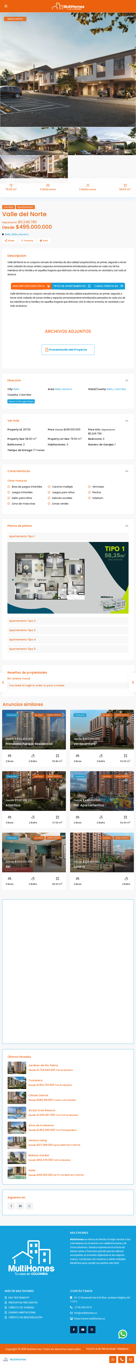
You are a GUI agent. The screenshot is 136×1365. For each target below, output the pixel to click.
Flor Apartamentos (89, 805)
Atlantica (13, 805)
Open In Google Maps (21, 401)
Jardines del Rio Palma (43, 1065)
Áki (8, 866)
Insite (32, 1170)
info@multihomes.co (85, 1313)
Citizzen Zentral (38, 1095)
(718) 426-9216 (83, 1307)
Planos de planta (19, 526)
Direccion (14, 380)
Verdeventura (84, 744)
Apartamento (25, 207)
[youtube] (20, 1206)
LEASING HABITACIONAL (22, 1312)
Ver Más (8, 207)
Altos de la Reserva (41, 1125)
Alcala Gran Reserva (42, 1110)
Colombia (120, 389)
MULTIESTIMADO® (18, 1297)
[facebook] (11, 1206)
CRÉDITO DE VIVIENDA (21, 1307)
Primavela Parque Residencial (29, 744)
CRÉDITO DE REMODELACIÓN (25, 1317)
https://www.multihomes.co (89, 1318)
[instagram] (29, 1206)
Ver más (13, 421)
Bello (8, 234)
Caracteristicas (18, 471)
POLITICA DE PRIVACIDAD (101, 1349)
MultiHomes (18, 1359)
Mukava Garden (39, 1155)
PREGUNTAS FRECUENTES (23, 1302)
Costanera (35, 1080)
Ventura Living (38, 1140)
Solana (79, 866)
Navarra (23, 234)
